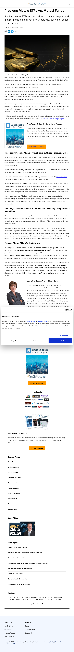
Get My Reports (37, 448)
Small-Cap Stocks (14, 493)
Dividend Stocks (13, 467)
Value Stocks (12, 509)
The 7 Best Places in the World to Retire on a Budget (25, 552)
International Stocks (14, 477)
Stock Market (12, 498)
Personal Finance (13, 488)
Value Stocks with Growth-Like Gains (20, 568)
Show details (64, 335)
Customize (36, 341)
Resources (8, 622)
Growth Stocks (13, 472)
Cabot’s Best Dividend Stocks (17, 558)
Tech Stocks (12, 504)
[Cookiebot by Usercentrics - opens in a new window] (64, 309)
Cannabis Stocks (13, 462)
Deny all (13, 341)
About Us (28, 622)
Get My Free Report (37, 383)
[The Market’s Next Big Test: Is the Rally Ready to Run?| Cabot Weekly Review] (22, 529)
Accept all (60, 341)
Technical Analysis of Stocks (17, 579)
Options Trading (13, 483)
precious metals (61, 177)
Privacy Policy (50, 642)
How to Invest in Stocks (15, 573)
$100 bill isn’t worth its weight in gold (52, 119)
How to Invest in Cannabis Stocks (19, 584)
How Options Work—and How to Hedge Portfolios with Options (28, 563)
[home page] (37, 3)
